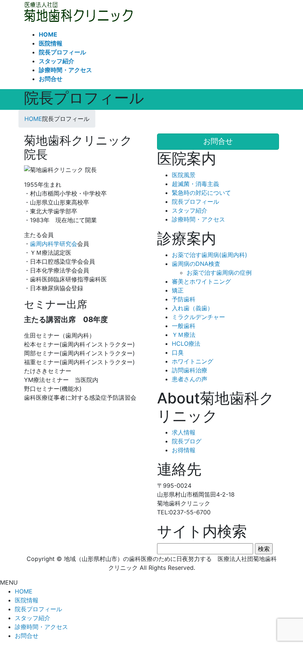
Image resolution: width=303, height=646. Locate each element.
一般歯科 (183, 325)
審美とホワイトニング (201, 281)
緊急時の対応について (201, 192)
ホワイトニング (192, 361)
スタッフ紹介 (189, 210)
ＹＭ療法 (183, 334)
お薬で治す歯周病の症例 (219, 272)
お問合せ (26, 635)
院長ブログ (186, 441)
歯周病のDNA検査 (196, 263)
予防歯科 (183, 299)
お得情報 (183, 450)
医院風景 (183, 175)
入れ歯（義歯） (192, 308)
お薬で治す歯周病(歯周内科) (209, 254)
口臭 (178, 352)
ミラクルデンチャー (198, 317)
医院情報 (26, 600)
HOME (24, 591)
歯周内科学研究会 (53, 243)
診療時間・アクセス (198, 219)
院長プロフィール (195, 201)
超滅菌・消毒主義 (195, 183)
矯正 (178, 290)
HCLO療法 (186, 343)
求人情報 (183, 432)
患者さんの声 (189, 379)
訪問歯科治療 (189, 370)
